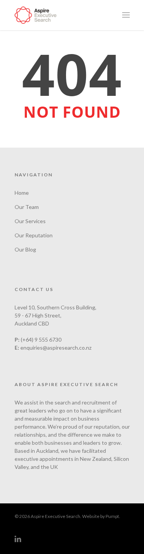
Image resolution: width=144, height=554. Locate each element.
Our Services (30, 221)
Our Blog (25, 249)
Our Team (27, 207)
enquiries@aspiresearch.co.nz (55, 347)
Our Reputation (34, 235)
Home (22, 192)
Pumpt (112, 516)
